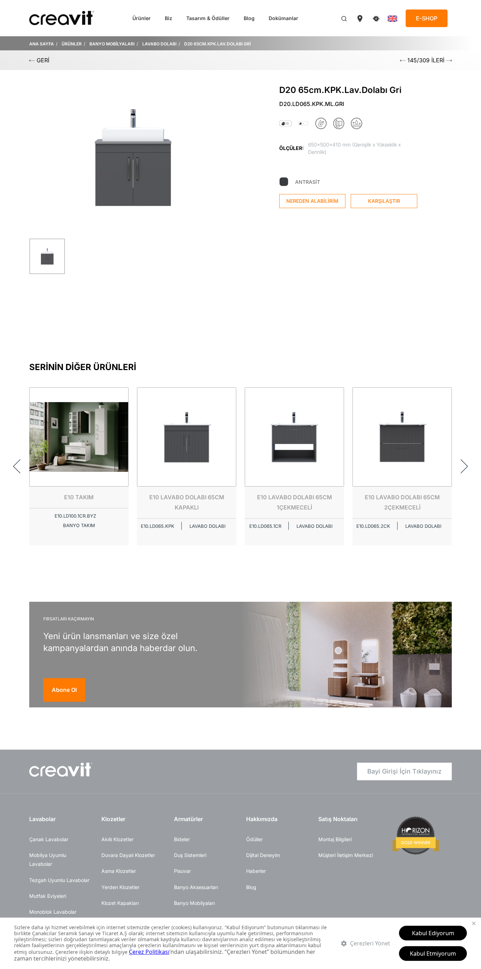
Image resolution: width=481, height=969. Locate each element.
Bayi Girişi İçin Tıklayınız (404, 771)
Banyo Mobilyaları (194, 903)
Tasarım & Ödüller (208, 18)
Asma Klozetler (118, 871)
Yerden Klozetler (120, 887)
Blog (249, 18)
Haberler (256, 871)
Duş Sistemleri (190, 855)
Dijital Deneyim (263, 855)
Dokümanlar (283, 18)
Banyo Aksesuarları (196, 887)
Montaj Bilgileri (335, 839)
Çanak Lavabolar (48, 839)
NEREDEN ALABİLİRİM (312, 201)
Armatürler (188, 819)
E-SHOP (426, 18)
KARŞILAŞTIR (384, 201)
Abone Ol (64, 689)
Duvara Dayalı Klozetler (128, 855)
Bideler (182, 839)
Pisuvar (182, 871)
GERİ (42, 60)
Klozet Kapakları (120, 903)
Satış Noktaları (337, 819)
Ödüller (254, 839)
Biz (168, 18)
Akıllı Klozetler (117, 839)
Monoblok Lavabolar (52, 912)
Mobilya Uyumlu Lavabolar (47, 859)
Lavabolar (42, 819)
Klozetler (113, 819)
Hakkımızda (261, 819)
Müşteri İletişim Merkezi (345, 855)
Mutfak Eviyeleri (47, 896)
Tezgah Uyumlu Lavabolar (59, 880)
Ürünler (141, 18)
